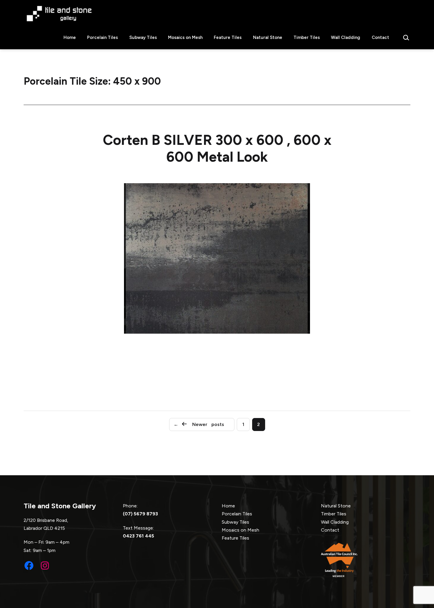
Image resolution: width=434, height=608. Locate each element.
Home (69, 37)
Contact (380, 37)
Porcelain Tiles (102, 37)
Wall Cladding (345, 37)
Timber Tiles (306, 37)
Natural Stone (267, 37)
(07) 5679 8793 (140, 514)
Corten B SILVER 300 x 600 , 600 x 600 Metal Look (217, 148)
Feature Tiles (228, 37)
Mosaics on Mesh (185, 37)
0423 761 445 (138, 536)
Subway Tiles (143, 37)
